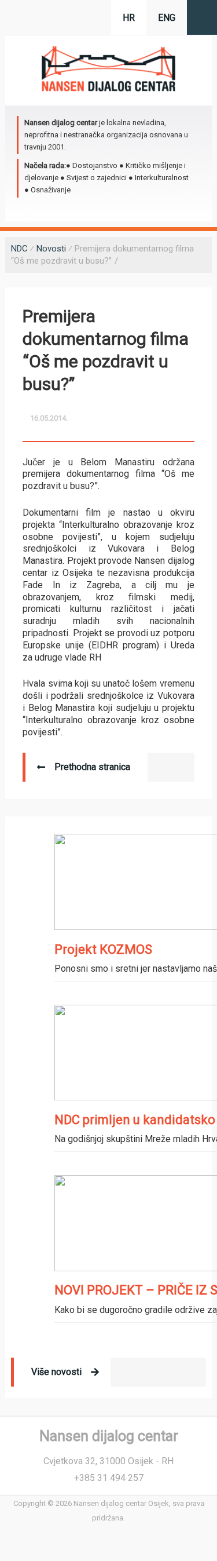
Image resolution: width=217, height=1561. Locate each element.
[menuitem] (166, 17)
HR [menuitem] (129, 17)
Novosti (51, 248)
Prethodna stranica (92, 766)
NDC (19, 248)
